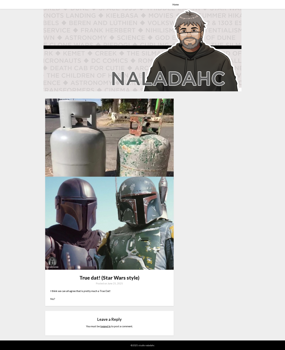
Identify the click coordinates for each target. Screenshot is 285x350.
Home (175, 4)
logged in (105, 326)
